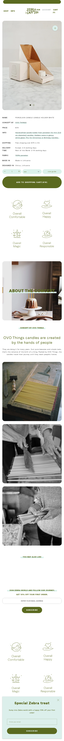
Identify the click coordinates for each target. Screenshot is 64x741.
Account (46, 10)
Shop (6, 11)
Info (12, 11)
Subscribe (32, 731)
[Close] (58, 700)
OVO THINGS (21, 122)
